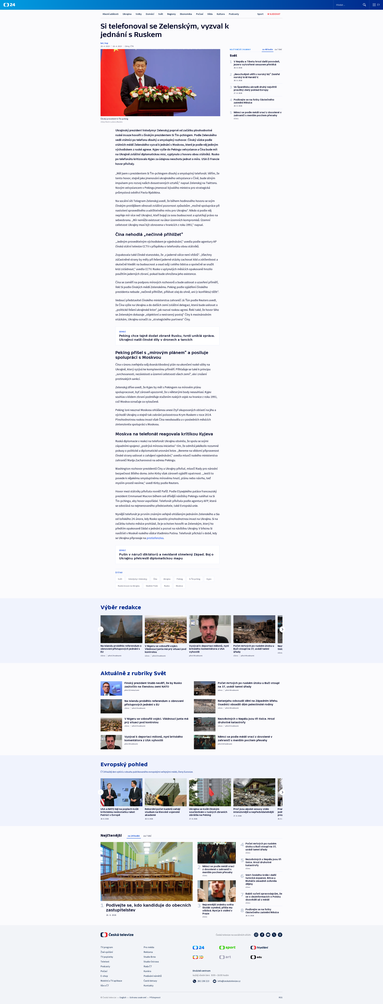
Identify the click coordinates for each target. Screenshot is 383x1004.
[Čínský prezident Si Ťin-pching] (160, 82)
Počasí (199, 13)
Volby (139, 13)
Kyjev (209, 579)
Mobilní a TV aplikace (111, 980)
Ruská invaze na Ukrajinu (129, 585)
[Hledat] (364, 5)
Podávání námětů (153, 975)
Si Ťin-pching (194, 579)
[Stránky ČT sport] (227, 947)
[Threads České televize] (280, 934)
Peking (180, 579)
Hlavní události (110, 13)
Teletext (105, 961)
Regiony (171, 13)
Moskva (179, 585)
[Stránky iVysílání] (259, 947)
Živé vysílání (107, 951)
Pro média (149, 947)
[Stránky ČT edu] (256, 956)
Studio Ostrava (151, 961)
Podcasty (234, 13)
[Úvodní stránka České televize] (117, 934)
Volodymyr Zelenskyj (137, 579)
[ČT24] (9, 5)
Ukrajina (127, 13)
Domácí (150, 13)
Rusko (167, 585)
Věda (210, 13)
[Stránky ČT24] (198, 947)
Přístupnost (155, 997)
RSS (280, 997)
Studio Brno (150, 956)
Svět (160, 13)
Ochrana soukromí (138, 997)
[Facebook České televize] (262, 934)
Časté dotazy (150, 980)
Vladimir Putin (152, 585)
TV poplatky (107, 956)
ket (102, 43)
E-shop (104, 975)
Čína (155, 579)
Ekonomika (186, 13)
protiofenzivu (155, 538)
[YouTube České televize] (268, 934)
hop (106, 43)
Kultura (221, 13)
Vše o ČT (105, 985)
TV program (107, 947)
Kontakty (148, 985)
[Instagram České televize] (256, 934)
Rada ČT (148, 966)
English (123, 997)
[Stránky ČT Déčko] (198, 956)
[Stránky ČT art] (225, 956)
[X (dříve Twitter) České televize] (274, 934)
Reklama (148, 951)
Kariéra (147, 971)
